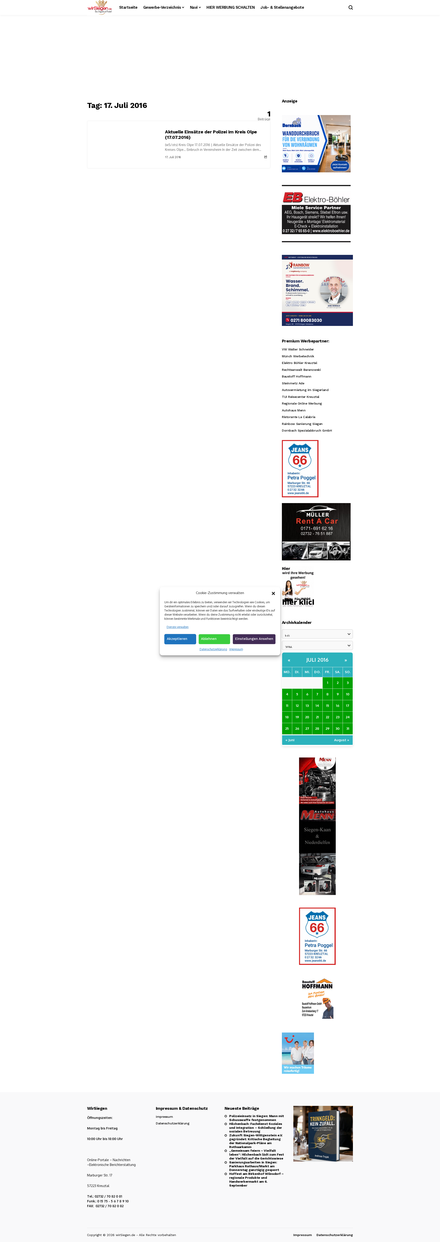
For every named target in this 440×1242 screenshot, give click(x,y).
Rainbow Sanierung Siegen (302, 424)
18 (287, 717)
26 (297, 728)
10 (347, 694)
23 (337, 717)
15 (327, 705)
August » (341, 740)
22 (327, 717)
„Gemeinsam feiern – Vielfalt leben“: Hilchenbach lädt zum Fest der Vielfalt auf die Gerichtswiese (256, 1154)
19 (297, 717)
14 (317, 705)
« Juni (290, 740)
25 (287, 728)
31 (347, 728)
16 (337, 705)
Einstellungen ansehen (254, 639)
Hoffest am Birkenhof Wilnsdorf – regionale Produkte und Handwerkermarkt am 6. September (256, 1179)
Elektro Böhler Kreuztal (299, 363)
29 (327, 728)
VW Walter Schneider (298, 349)
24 (348, 717)
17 (347, 705)
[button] (273, 593)
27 (307, 728)
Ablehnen (209, 639)
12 (297, 705)
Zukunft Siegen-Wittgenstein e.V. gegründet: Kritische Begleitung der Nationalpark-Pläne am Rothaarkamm (256, 1140)
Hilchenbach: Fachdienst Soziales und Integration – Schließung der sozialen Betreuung (255, 1127)
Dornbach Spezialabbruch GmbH (307, 430)
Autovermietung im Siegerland (305, 390)
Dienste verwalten (178, 626)
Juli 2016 (317, 659)
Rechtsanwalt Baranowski (301, 370)
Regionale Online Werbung (302, 403)
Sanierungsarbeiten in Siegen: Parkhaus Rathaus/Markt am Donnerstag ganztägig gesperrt (254, 1166)
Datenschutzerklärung (213, 649)
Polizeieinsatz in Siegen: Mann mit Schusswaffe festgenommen (256, 1118)
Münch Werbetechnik (298, 356)
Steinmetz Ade (293, 383)
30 (338, 728)
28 (317, 728)
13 (307, 705)
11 (287, 705)
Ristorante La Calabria (298, 417)
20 (307, 717)
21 (317, 717)
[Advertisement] (220, 58)
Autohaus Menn (294, 410)
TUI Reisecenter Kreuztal (300, 397)
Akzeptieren (177, 639)
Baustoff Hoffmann (296, 376)
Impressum (236, 649)
